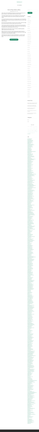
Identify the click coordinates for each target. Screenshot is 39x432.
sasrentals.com (29, 219)
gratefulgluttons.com (29, 247)
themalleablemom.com (30, 286)
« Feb (28, 133)
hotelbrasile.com (29, 176)
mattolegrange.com (29, 295)
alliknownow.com (29, 258)
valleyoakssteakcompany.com (30, 324)
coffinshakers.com (29, 283)
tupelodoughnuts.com (30, 211)
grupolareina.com (29, 179)
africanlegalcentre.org (30, 272)
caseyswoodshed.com (29, 325)
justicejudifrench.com (29, 284)
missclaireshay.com (29, 138)
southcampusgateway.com (30, 172)
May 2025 (28, 26)
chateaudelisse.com (29, 173)
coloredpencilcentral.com (30, 195)
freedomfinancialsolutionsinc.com (31, 355)
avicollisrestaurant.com (30, 319)
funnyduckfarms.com (29, 406)
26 (36, 131)
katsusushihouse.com (29, 273)
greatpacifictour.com (29, 315)
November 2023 (29, 60)
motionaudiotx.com (29, 417)
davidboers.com (29, 342)
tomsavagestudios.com (30, 228)
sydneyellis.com (29, 224)
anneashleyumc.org (29, 359)
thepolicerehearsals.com (30, 257)
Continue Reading (14, 39)
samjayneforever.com (29, 398)
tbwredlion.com (29, 394)
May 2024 (28, 49)
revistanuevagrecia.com (30, 277)
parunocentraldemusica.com (30, 391)
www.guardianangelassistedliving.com (32, 392)
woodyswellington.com (30, 387)
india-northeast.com (29, 192)
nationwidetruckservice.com (30, 314)
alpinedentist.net (29, 169)
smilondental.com (29, 217)
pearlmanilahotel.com (30, 165)
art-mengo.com (29, 291)
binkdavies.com (29, 266)
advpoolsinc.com (29, 322)
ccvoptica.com (29, 372)
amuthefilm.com (29, 269)
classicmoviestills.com (30, 250)
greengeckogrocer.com (30, 221)
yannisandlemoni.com (30, 207)
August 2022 (28, 89)
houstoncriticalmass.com (30, 256)
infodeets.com (29, 143)
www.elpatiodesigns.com (30, 388)
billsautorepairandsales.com (30, 395)
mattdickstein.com (29, 344)
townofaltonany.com (29, 303)
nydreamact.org (29, 160)
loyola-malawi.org (29, 243)
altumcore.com (29, 331)
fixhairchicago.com (29, 326)
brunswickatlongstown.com (30, 288)
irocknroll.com (29, 199)
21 (29, 131)
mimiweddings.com (29, 419)
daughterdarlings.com (30, 142)
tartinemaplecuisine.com (30, 289)
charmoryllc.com (29, 254)
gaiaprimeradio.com (29, 292)
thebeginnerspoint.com (30, 252)
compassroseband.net (30, 330)
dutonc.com (28, 293)
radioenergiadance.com (30, 170)
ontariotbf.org (29, 157)
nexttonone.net (29, 347)
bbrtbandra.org (29, 163)
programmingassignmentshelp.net (31, 151)
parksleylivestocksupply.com (30, 240)
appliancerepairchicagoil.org (30, 156)
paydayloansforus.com (30, 153)
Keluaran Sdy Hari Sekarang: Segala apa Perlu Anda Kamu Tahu (31, 113)
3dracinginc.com (29, 255)
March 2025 (28, 30)
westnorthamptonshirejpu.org (31, 175)
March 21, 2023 (16, 11)
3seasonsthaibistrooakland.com (31, 236)
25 (35, 131)
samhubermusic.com (29, 422)
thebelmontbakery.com (30, 154)
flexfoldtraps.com (29, 356)
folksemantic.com (29, 202)
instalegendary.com (29, 158)
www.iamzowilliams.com (30, 381)
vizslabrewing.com (29, 205)
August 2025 (28, 22)
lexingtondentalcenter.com (30, 223)
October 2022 (29, 85)
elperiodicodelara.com (30, 140)
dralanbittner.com (29, 206)
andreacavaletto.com (29, 239)
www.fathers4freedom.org (30, 351)
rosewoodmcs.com (29, 378)
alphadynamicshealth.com (30, 404)
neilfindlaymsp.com (29, 318)
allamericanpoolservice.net (30, 226)
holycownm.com (29, 313)
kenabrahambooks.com (30, 268)
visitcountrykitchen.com (30, 297)
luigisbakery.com (29, 373)
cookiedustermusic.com (30, 310)
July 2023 (28, 68)
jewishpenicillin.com (29, 227)
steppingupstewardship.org (30, 371)
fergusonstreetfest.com (30, 397)
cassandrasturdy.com (29, 248)
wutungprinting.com (29, 300)
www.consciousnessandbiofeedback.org (32, 380)
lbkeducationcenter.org (30, 234)
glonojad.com (29, 276)
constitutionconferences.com (30, 327)
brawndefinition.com (29, 264)
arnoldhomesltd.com (29, 194)
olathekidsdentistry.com (30, 212)
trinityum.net (28, 384)
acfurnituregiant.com (29, 146)
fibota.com (28, 390)
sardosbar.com (29, 203)
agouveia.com (29, 413)
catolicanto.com (29, 233)
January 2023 (29, 79)
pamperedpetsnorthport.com (30, 210)
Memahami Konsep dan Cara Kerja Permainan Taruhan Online (31, 108)
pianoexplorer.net (29, 382)
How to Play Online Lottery (14, 9)
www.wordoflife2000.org (30, 200)
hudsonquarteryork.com (30, 389)
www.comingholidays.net (30, 253)
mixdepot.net (29, 377)
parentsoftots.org (29, 339)
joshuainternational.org (30, 348)
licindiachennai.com (29, 141)
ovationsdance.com (29, 231)
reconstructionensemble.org (30, 311)
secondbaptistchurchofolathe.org (31, 414)
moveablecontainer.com (30, 178)
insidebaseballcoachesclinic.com (31, 400)
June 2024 (28, 47)
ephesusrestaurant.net (30, 386)
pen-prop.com (29, 350)
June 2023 (28, 70)
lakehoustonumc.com (29, 345)
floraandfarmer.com (29, 188)
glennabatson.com (29, 262)
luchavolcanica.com (29, 312)
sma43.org (28, 368)
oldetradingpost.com (29, 181)
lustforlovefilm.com (29, 270)
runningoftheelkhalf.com (30, 353)
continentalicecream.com (30, 265)
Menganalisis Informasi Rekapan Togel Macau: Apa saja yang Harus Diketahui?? (31, 105)
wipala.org (28, 242)
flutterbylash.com (29, 405)
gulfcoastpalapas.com (30, 336)
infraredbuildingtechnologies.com (31, 185)
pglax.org (28, 304)
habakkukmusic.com (29, 346)
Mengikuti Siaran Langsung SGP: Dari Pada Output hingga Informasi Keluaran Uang (32, 103)
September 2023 (29, 64)
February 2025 (29, 32)
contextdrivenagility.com (30, 281)
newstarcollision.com (29, 218)
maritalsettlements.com (30, 301)
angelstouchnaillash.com (30, 216)
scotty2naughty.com (29, 278)
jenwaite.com (29, 407)
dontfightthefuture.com (30, 193)
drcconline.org (29, 320)
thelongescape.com (29, 294)
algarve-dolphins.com (30, 298)
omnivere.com (29, 147)
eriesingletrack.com (29, 209)
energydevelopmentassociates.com (31, 187)
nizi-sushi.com (29, 290)
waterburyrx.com (29, 321)
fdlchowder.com (29, 364)
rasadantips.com (29, 148)
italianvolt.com (29, 204)
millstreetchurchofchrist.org (30, 402)
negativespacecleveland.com (30, 305)
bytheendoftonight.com (30, 245)
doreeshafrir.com (29, 279)
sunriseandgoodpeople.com (30, 306)
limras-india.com (29, 139)
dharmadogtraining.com (30, 416)
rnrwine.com (28, 411)
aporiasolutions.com (29, 335)
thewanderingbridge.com (30, 285)
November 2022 (29, 83)
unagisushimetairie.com (30, 161)
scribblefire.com (29, 237)
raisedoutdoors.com (29, 197)
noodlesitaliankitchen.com (30, 159)
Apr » (29, 133)
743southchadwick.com (30, 191)
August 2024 (28, 43)
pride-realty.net (29, 403)
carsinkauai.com (29, 401)
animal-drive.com (29, 332)
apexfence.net (29, 423)
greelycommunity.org (29, 274)
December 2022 (29, 81)
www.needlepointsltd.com (30, 365)
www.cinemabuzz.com (30, 376)
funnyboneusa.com (29, 309)
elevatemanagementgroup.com (31, 408)
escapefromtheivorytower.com (31, 190)
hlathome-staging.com (30, 222)
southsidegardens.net (29, 383)
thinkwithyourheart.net (30, 198)
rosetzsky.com (29, 275)
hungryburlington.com (30, 287)
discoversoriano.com (29, 251)
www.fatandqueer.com (30, 358)
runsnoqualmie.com (29, 362)
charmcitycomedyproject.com (30, 280)
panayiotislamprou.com (30, 171)
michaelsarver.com (29, 220)
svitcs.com (28, 329)
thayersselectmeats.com (30, 334)
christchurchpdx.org (29, 267)
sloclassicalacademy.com (30, 260)
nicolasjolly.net (29, 271)
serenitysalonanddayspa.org (30, 144)
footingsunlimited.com (30, 361)
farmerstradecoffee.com (30, 341)
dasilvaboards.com (29, 261)
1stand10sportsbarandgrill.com (31, 214)
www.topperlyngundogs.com (30, 352)
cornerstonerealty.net (29, 379)
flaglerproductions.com (30, 263)
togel (28, 121)
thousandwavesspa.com (30, 317)
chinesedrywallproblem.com (30, 307)
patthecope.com (29, 328)
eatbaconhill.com (29, 150)
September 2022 (29, 87)
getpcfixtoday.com (29, 162)
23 (32, 131)
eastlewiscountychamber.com (30, 259)
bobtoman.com (29, 167)
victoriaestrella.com (29, 316)
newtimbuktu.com (29, 149)
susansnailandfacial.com (30, 349)
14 (29, 130)
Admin (13, 11)
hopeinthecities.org (29, 246)
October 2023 (29, 62)
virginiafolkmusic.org (30, 230)
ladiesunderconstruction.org (30, 182)
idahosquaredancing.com (30, 201)
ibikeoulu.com (29, 282)
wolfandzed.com (29, 375)
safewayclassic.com (29, 155)
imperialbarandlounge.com (30, 196)
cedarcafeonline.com (29, 145)
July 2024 (28, 45)
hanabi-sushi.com (29, 374)
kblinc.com (28, 208)
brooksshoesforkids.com (30, 333)
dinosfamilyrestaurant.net (30, 184)
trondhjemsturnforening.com (30, 393)
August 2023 (28, 66)
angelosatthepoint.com (30, 323)
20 (28, 131)
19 (36, 130)
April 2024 (28, 51)
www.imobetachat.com (30, 343)
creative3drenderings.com (30, 340)
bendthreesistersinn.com (30, 308)
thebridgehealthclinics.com (30, 337)
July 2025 (28, 24)
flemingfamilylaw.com (30, 410)
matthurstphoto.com (29, 399)
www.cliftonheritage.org (30, 367)
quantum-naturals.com (30, 396)
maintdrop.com (29, 166)
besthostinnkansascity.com (30, 420)
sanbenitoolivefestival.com (30, 249)
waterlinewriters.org (29, 338)
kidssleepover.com (29, 152)
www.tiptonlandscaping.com (30, 370)
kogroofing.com (29, 168)
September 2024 (29, 41)
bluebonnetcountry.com (30, 164)
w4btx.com (28, 215)
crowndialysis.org (29, 225)
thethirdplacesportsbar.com (30, 385)
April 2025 (28, 28)
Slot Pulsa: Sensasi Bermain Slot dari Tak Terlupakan (31, 111)
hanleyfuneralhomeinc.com (30, 213)
